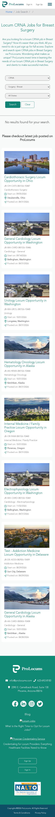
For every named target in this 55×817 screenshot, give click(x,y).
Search (12, 104)
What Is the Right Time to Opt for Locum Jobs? (27, 728)
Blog (27, 714)
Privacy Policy (40, 813)
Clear (27, 104)
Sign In (29, 5)
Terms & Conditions (22, 813)
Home (9, 12)
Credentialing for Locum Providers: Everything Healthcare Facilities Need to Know (27, 746)
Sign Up (39, 5)
